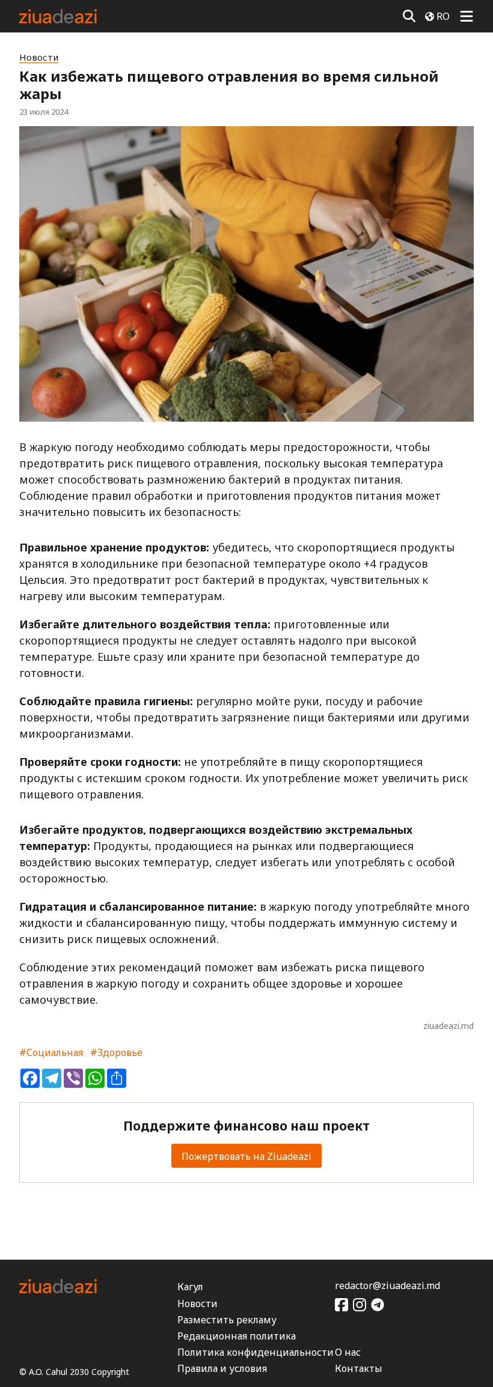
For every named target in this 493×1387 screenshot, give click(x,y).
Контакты (358, 1368)
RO (443, 16)
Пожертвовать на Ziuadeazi (246, 1156)
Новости (38, 57)
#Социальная (51, 1052)
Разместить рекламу (227, 1319)
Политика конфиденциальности (255, 1352)
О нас (348, 1352)
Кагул (190, 1286)
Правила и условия (222, 1368)
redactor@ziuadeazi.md (387, 1285)
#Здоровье (116, 1052)
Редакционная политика (236, 1336)
